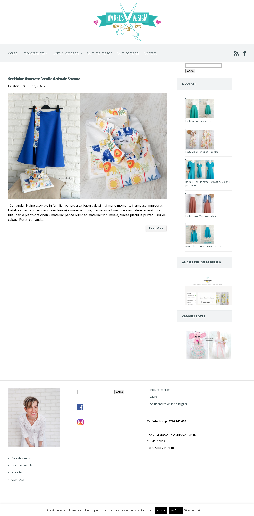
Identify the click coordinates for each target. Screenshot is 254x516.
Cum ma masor (99, 53)
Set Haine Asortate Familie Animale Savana (44, 78)
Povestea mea (20, 458)
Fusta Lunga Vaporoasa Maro (201, 216)
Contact (150, 53)
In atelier (16, 472)
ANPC (154, 397)
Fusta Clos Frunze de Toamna (201, 151)
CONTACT (18, 479)
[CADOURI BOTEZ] (208, 359)
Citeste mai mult (195, 510)
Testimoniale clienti (23, 465)
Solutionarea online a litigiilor (168, 404)
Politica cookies (160, 390)
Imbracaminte (34, 53)
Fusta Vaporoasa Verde (198, 121)
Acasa (12, 53)
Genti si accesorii (67, 53)
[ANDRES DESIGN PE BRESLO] (208, 304)
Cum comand (128, 53)
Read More (156, 228)
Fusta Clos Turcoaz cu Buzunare (203, 246)
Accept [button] (161, 510)
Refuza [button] (175, 510)
